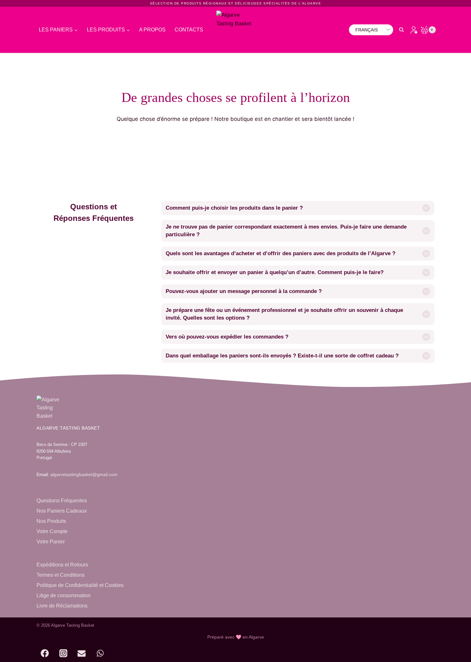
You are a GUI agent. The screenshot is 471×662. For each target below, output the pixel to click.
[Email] (82, 653)
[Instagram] (63, 653)
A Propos (152, 29)
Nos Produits (51, 521)
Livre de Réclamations (62, 605)
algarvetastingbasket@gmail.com (84, 474)
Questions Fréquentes (62, 500)
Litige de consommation (64, 595)
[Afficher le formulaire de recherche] (401, 30)
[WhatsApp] (100, 653)
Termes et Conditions (61, 575)
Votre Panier (51, 541)
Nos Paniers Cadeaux (62, 511)
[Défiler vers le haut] (450, 653)
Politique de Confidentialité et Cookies (80, 585)
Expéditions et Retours (62, 564)
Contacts (189, 29)
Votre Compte (52, 531)
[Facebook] (45, 653)
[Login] (413, 30)
